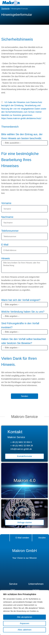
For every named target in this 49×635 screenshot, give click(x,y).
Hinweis (5, 258)
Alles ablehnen (24, 630)
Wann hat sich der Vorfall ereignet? (20, 300)
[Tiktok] (32, 572)
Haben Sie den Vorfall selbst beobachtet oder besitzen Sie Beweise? (23, 341)
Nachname (7, 217)
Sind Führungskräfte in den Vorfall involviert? (20, 325)
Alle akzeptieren (24, 617)
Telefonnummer (10, 230)
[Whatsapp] (39, 572)
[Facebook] (9, 572)
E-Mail (4, 244)
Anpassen (24, 623)
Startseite (5, 8)
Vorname (6, 203)
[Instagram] (17, 572)
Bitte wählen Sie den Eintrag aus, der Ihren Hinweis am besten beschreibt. (22, 132)
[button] (38, 2)
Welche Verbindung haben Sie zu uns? (22, 311)
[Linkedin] (24, 572)
